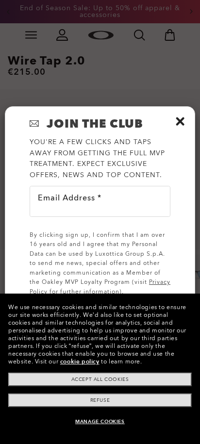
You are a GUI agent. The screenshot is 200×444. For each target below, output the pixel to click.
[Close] (180, 121)
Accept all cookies (100, 379)
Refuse (100, 400)
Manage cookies (99, 421)
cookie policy (80, 361)
